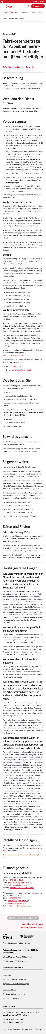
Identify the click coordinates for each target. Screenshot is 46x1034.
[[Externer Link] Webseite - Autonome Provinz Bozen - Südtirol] (27, 936)
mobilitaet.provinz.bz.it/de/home (22, 888)
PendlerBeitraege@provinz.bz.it (14, 903)
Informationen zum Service (14, 18)
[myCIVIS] (7, 936)
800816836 (17, 366)
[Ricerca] (28, 6)
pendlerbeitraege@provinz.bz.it (20, 882)
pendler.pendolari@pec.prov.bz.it (19, 906)
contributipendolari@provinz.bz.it (15, 355)
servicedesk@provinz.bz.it (21, 370)
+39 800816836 (15, 898)
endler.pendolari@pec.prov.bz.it (19, 885)
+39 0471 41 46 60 (16, 880)
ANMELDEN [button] (38, 6)
